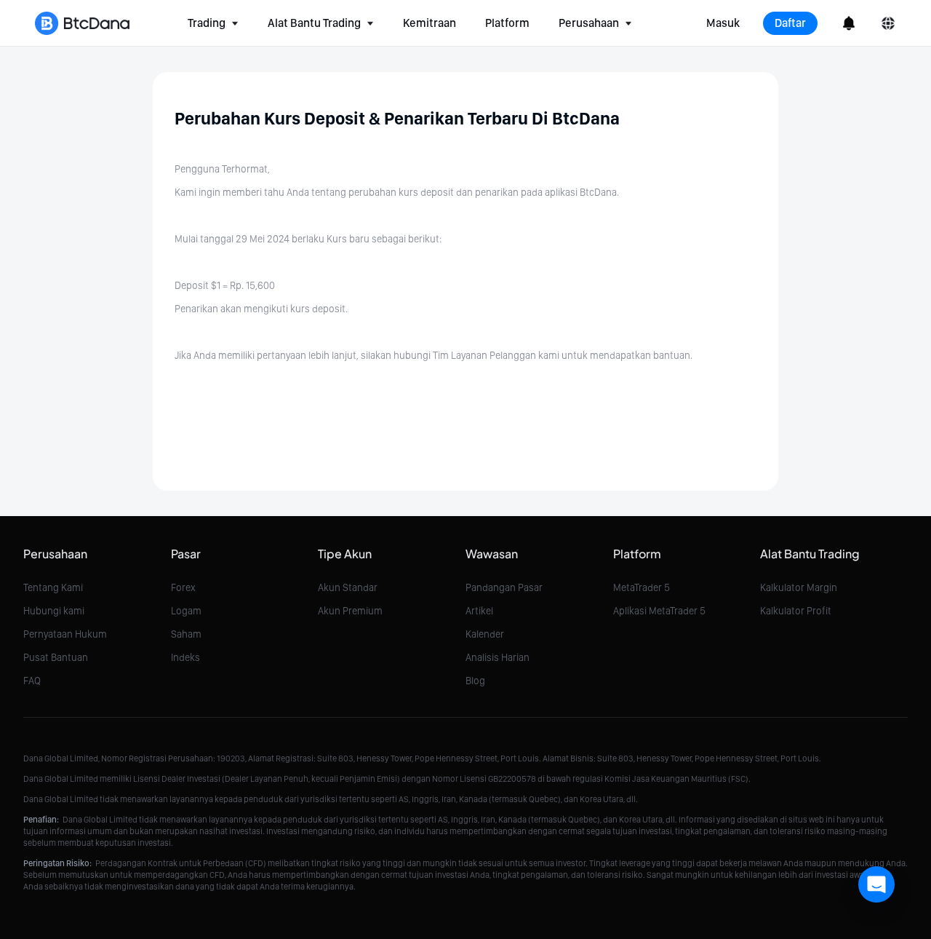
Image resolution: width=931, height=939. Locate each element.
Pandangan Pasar (504, 587)
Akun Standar (347, 587)
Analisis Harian (498, 657)
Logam (186, 611)
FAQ (32, 680)
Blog (475, 680)
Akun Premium (350, 611)
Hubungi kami (53, 611)
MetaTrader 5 (641, 587)
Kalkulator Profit (795, 611)
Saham (186, 634)
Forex (183, 587)
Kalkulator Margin (798, 587)
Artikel (479, 611)
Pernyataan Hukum (65, 634)
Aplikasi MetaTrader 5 (659, 611)
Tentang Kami (53, 587)
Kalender (485, 634)
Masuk (723, 23)
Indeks (185, 657)
